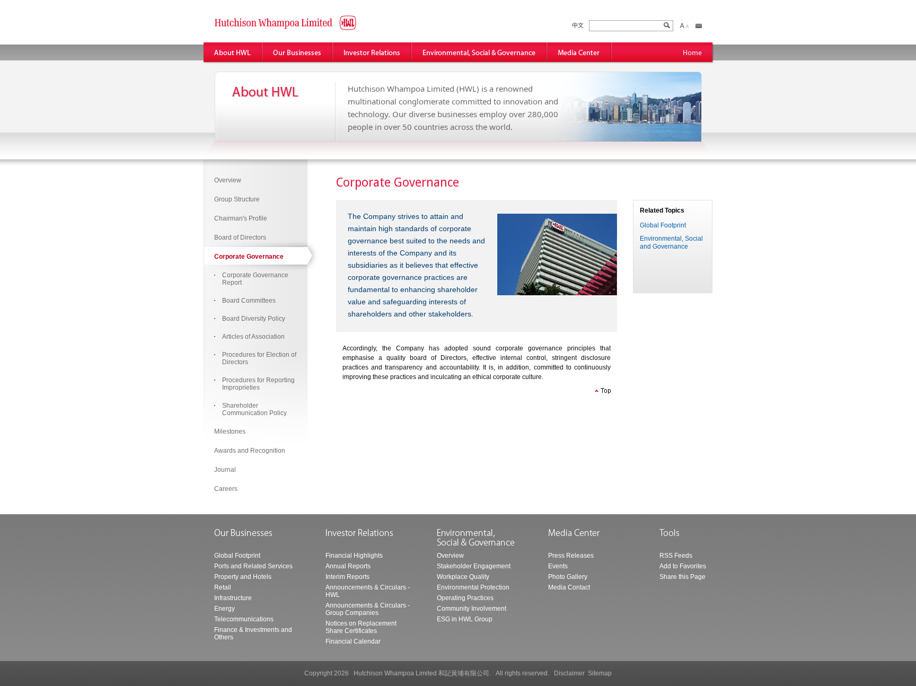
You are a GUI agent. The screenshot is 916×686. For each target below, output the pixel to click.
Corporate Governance (249, 256)
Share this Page (682, 577)
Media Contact (569, 587)
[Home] (692, 52)
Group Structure (237, 199)
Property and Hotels (242, 577)
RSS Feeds (675, 555)
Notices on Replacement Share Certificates (361, 627)
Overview (227, 180)
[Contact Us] (698, 25)
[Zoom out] (687, 25)
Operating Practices (465, 598)
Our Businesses (297, 52)
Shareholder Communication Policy (254, 409)
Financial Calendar (353, 641)
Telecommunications (244, 619)
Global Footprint (663, 225)
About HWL (233, 52)
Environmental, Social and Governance (479, 52)
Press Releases (571, 555)
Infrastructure (233, 598)
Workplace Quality (463, 577)
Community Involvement (471, 608)
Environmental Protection (473, 587)
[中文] (578, 25)
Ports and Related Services (253, 566)
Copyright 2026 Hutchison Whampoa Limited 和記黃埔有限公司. (397, 673)
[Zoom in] (682, 25)
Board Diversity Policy (253, 318)
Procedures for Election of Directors (259, 358)
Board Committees (249, 300)
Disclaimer (569, 673)
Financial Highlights (354, 555)
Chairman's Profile (240, 218)
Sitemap (600, 673)
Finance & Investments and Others (253, 633)
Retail (222, 587)
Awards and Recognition (249, 450)
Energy (224, 608)
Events (558, 566)
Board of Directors (240, 237)
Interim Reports (347, 577)
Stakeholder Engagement (473, 566)
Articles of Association (253, 336)
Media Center (579, 52)
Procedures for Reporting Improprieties (258, 383)
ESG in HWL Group (464, 619)
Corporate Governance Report (255, 278)
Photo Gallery (567, 577)
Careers (225, 488)
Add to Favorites (682, 566)
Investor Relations (372, 52)
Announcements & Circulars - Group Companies (367, 609)
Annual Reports (348, 566)
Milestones (229, 431)
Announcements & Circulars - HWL (367, 591)
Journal (225, 469)
